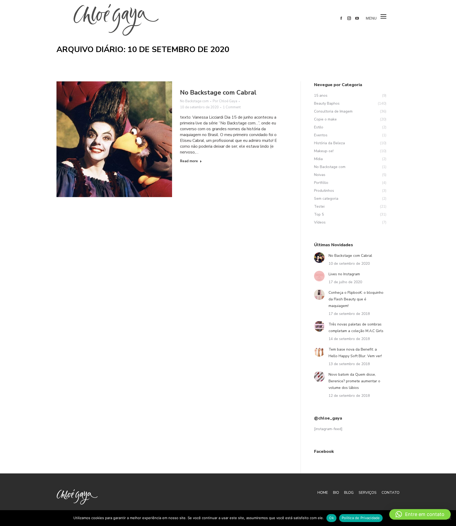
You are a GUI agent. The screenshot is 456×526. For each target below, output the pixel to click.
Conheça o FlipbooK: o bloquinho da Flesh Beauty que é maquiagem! (356, 299)
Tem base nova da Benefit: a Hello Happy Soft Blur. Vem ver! (355, 353)
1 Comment (232, 107)
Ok (331, 518)
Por (225, 101)
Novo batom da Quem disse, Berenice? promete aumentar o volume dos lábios (354, 381)
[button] (420, 514)
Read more (189, 161)
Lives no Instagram (344, 274)
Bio (336, 492)
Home (322, 492)
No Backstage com (194, 101)
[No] (449, 518)
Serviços (368, 492)
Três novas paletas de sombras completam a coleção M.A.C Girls (356, 327)
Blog (349, 492)
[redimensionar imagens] (319, 257)
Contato (391, 492)
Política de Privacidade (361, 518)
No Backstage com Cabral (218, 92)
